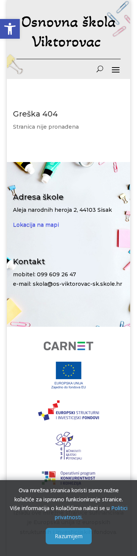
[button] (10, 29)
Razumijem (69, 536)
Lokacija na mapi (36, 224)
